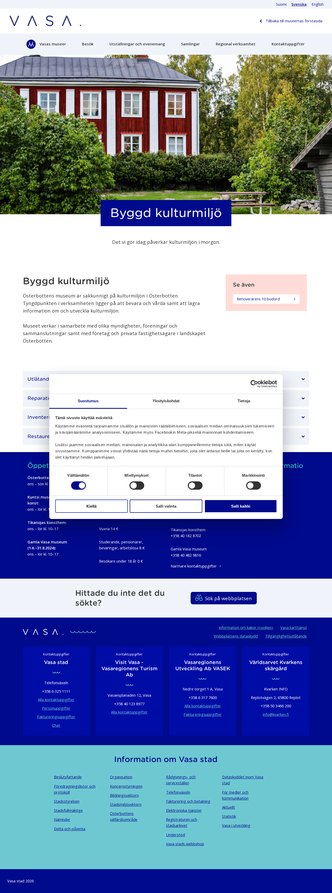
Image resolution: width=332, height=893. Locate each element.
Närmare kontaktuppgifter (194, 566)
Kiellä (91, 506)
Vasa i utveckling (236, 825)
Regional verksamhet (235, 43)
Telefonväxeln (178, 792)
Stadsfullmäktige (68, 810)
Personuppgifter (56, 708)
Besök (87, 43)
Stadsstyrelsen (66, 801)
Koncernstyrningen (126, 786)
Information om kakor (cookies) (246, 627)
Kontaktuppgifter (288, 43)
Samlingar (190, 43)
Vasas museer (52, 43)
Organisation (121, 776)
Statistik (229, 816)
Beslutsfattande (68, 776)
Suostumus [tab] (88, 400)
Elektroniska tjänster (184, 810)
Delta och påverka (69, 828)
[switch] (136, 485)
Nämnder (62, 819)
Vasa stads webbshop (185, 843)
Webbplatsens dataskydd (236, 636)
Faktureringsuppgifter (56, 716)
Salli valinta (166, 506)
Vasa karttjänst (293, 627)
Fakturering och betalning (188, 801)
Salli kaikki (240, 506)
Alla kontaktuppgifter (56, 699)
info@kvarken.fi (276, 714)
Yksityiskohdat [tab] (166, 400)
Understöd (175, 834)
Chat (56, 725)
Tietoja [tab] (244, 400)
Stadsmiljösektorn (125, 804)
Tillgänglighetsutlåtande (286, 636)
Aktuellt (228, 807)
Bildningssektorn (124, 795)
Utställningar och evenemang (137, 43)
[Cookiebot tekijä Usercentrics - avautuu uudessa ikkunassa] (254, 384)
